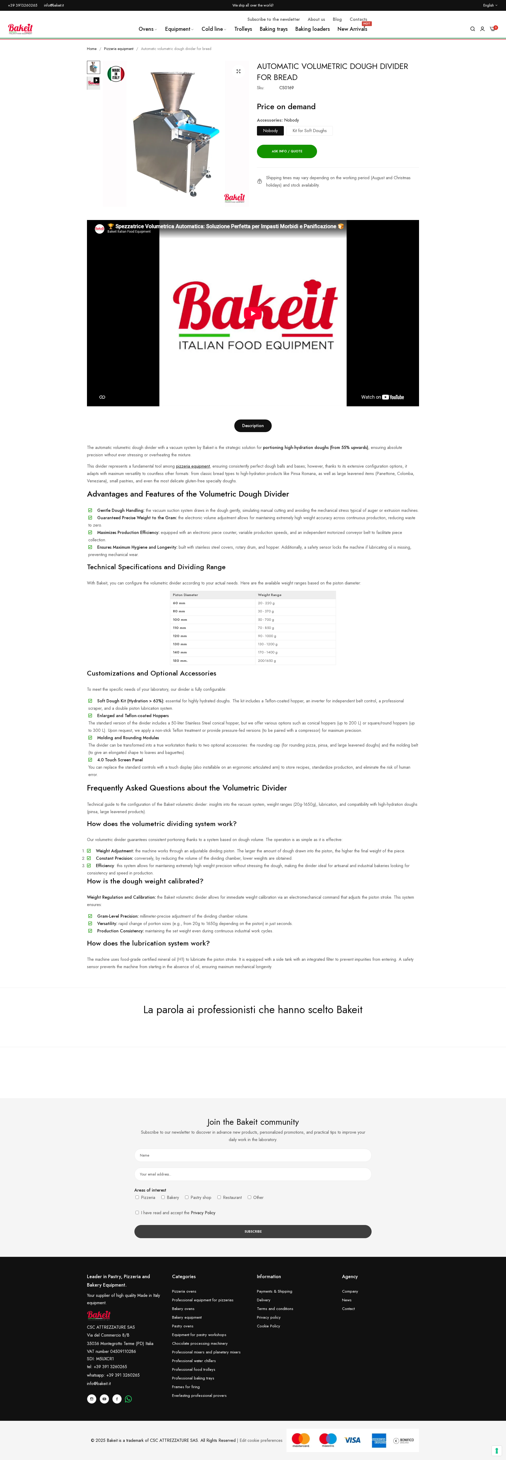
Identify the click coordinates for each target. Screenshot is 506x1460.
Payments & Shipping (274, 1291)
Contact (348, 1309)
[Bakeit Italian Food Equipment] (20, 28)
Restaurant (232, 1197)
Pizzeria (147, 1197)
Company (350, 1291)
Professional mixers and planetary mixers (206, 1352)
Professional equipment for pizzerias (202, 1300)
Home (91, 48)
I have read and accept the (177, 1213)
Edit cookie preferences (261, 1440)
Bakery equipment (187, 1317)
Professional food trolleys (193, 1369)
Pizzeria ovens (184, 1291)
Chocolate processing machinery (200, 1343)
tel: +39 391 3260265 (107, 1367)
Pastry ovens (182, 1326)
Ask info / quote (287, 151)
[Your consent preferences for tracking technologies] (497, 1451)
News (347, 1300)
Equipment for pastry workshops (199, 1335)
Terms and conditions (275, 1309)
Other (258, 1197)
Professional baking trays (193, 1378)
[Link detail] (91, 1399)
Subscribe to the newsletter (273, 19)
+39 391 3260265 (123, 1375)
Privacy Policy (203, 1213)
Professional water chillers (194, 1361)
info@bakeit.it (99, 1384)
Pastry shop (200, 1197)
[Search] (472, 29)
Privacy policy (269, 1317)
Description (253, 426)
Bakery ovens (183, 1309)
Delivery (263, 1300)
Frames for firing (186, 1387)
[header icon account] (482, 29)
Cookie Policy (268, 1326)
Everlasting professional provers (199, 1395)
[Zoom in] (238, 71)
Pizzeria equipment (118, 48)
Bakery (172, 1197)
